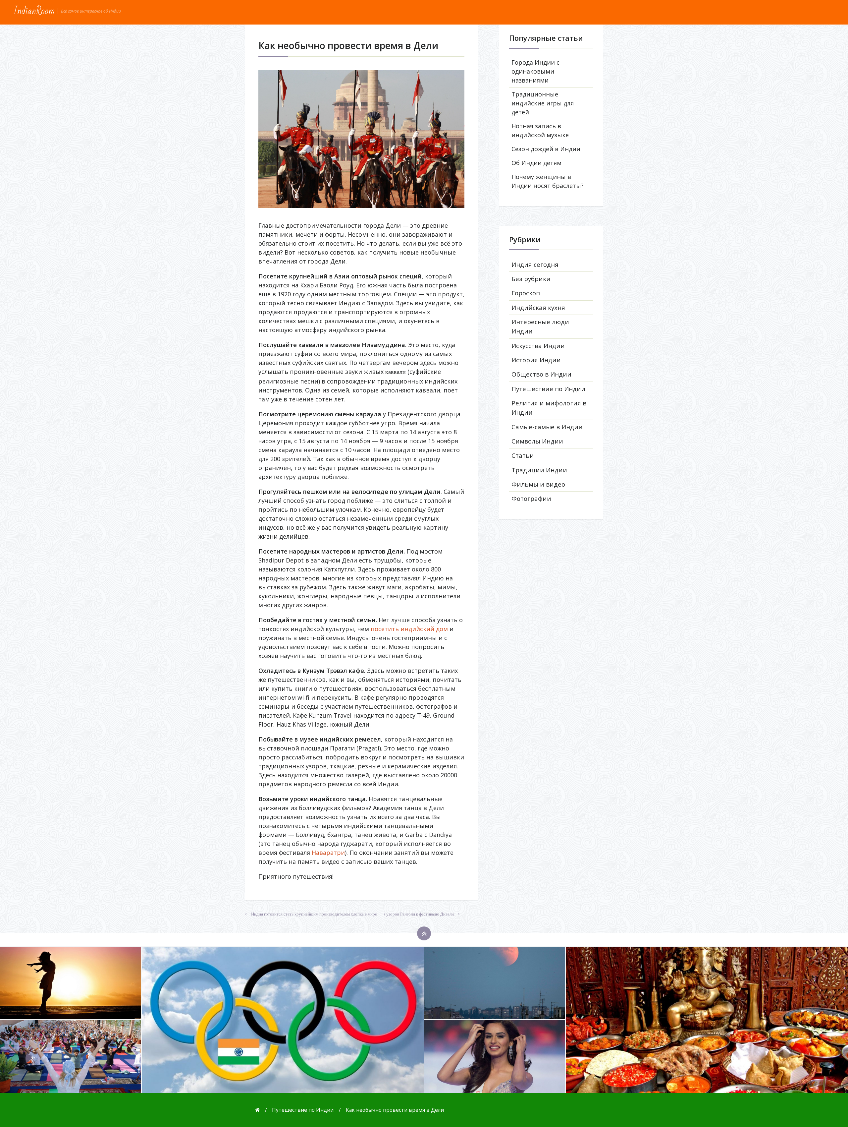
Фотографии (531, 498)
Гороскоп (525, 293)
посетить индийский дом (409, 629)
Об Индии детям (536, 163)
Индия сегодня (534, 264)
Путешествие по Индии (548, 389)
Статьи (522, 455)
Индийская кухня (538, 307)
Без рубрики (531, 278)
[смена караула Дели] (361, 139)
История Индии (536, 360)
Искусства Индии (538, 345)
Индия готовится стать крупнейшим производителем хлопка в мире (314, 914)
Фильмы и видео (538, 484)
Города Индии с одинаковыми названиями (535, 71)
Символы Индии (537, 441)
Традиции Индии (539, 470)
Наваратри (328, 853)
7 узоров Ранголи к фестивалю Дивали (418, 914)
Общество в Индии (541, 374)
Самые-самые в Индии (547, 427)
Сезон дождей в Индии (545, 149)
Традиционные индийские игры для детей (542, 103)
